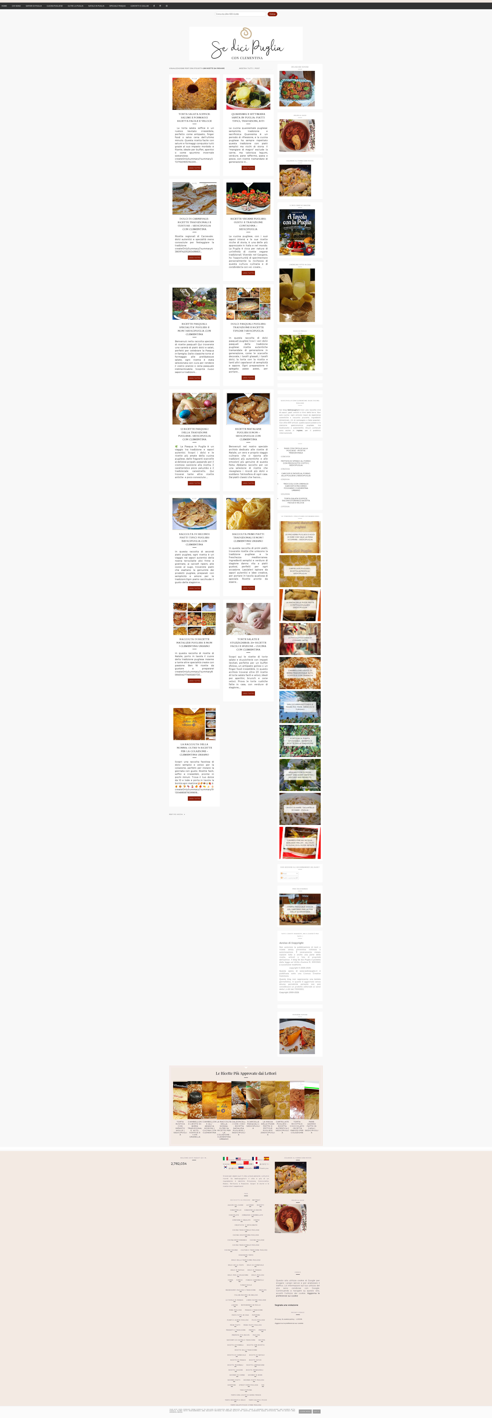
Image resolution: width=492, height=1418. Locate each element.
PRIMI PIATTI (235, 1325)
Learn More (305, 1411)
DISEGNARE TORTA (246, 1255)
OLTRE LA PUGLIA (75, 6)
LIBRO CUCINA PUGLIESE (256, 1300)
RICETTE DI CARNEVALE (236, 1355)
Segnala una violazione (286, 1305)
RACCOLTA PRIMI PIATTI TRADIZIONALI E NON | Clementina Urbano (248, 538)
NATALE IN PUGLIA (96, 6)
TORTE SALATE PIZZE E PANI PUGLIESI (246, 1405)
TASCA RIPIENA (246, 1390)
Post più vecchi (176, 814)
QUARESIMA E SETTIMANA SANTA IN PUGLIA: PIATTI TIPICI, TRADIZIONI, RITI (248, 118)
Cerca (272, 14)
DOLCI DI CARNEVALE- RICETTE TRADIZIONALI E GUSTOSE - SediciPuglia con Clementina (194, 224)
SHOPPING (232, 1385)
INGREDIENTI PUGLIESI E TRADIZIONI (240, 1290)
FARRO (230, 1280)
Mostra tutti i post (249, 68)
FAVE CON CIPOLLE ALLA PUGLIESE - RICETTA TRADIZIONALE (296, 450)
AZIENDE (250, 1205)
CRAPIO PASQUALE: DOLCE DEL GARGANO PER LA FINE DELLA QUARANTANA (300, 909)
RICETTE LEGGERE (236, 1370)
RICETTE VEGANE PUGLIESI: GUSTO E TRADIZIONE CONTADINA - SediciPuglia (248, 224)
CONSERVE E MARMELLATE (252, 1215)
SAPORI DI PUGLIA (34, 6)
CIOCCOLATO (234, 1215)
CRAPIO (257, 1220)
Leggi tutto (194, 168)
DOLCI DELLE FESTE (236, 1265)
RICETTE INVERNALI (235, 1365)
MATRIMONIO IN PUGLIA (251, 1305)
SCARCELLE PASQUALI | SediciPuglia (253, 1125)
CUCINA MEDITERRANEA (237, 1240)
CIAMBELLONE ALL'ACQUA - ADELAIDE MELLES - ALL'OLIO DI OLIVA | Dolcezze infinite (300, 842)
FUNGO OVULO (246, 1285)
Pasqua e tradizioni (254, 1310)
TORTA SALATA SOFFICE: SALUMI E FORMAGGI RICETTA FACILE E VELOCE (194, 118)
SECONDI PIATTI (234, 1380)
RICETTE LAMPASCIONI (256, 1365)
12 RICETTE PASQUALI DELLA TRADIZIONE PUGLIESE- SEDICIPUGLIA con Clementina (194, 434)
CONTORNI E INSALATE (241, 1220)
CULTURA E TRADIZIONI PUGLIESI (254, 1250)
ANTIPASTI (256, 1200)
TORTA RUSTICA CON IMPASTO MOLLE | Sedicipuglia (180, 1128)
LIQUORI (234, 1305)
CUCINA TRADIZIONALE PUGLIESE (246, 1230)
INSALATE (263, 1290)
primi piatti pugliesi (253, 1325)
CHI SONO (16, 6)
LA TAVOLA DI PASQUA (234, 1300)
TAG (262, 1385)
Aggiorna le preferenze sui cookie (298, 1294)
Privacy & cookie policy (285, 1319)
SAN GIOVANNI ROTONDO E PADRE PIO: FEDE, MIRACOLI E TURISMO (300, 706)
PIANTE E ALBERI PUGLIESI (238, 1320)
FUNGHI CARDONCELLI (255, 1280)
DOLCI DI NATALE (237, 1270)
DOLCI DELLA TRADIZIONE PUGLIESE (246, 1260)
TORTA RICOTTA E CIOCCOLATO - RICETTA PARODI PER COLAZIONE (297, 1127)
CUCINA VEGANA (231, 1250)
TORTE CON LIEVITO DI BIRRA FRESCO (246, 1395)
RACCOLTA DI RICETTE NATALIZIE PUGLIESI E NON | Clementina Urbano (194, 643)
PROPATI (252, 1330)
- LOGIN (298, 1319)
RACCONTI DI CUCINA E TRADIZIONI (241, 1340)
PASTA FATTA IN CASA (240, 1315)
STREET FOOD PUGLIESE (248, 1385)
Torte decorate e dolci (235, 1400)
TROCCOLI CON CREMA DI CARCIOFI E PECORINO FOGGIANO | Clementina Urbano (296, 487)
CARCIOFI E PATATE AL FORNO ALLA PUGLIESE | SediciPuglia (296, 474)
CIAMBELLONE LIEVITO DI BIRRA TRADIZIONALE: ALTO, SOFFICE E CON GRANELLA (300, 672)
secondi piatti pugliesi (254, 1380)
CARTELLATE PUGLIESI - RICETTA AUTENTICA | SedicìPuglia (300, 570)
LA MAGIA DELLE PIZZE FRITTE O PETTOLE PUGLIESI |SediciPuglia (300, 604)
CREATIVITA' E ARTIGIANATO (246, 1225)
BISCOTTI (260, 1205)
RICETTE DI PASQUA (238, 1360)
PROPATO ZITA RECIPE (241, 1335)
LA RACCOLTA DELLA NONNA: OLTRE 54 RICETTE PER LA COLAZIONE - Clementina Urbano (194, 749)
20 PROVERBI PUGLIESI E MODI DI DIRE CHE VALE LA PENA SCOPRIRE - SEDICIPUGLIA (300, 537)
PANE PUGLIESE (235, 1310)
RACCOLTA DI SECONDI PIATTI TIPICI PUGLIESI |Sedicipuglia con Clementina (194, 539)
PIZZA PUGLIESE (258, 1320)
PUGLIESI (256, 1335)
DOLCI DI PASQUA (255, 1270)
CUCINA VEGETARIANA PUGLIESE (246, 1235)
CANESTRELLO (235, 1210)
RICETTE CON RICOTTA (256, 1345)
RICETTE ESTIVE (255, 1360)
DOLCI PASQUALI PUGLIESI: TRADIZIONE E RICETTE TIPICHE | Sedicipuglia (248, 327)
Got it (316, 1411)
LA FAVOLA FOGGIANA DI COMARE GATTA (300, 639)
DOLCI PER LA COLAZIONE (238, 1275)
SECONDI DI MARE (255, 1375)
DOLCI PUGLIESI (258, 1275)
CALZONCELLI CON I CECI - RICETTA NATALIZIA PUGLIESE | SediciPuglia (239, 1128)
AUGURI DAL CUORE (235, 1205)
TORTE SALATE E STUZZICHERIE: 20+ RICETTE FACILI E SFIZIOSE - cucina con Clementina (248, 644)
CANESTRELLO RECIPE (253, 1210)
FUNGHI (239, 1280)
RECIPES (262, 1340)
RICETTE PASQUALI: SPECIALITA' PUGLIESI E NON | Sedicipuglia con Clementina (194, 329)
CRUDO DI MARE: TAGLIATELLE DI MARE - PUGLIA (300, 808)
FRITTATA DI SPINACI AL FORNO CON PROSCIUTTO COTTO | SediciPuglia (296, 463)
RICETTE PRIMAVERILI (254, 1370)
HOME (4, 6)
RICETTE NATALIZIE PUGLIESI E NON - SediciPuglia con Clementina (248, 434)
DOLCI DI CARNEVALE (255, 1265)
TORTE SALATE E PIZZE (258, 1400)
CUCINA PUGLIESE (55, 6)
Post (284, 874)
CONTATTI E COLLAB (140, 6)
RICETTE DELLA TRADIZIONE (246, 1350)
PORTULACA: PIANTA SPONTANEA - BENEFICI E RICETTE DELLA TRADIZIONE (300, 740)
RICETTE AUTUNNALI (235, 1345)
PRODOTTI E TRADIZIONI (236, 1330)
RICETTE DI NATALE (257, 1355)
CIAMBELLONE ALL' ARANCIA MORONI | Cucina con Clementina (209, 1127)
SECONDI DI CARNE (237, 1375)
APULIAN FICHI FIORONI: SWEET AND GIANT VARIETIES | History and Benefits (300, 774)
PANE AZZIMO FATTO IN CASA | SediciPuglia (311, 1127)
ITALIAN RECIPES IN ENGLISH (246, 1295)
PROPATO (262, 1330)
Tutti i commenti (290, 878)
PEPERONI (256, 1315)
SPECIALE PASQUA (117, 6)
